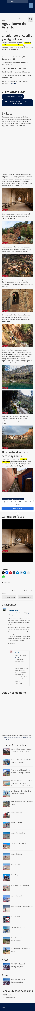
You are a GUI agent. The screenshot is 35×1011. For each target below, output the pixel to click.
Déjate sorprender (17, 508)
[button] (17, 502)
